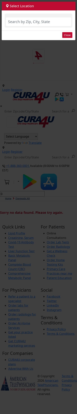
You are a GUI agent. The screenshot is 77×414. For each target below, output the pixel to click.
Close (67, 35)
